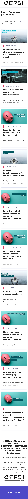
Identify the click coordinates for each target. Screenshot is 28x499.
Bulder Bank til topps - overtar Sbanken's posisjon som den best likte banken (12, 255)
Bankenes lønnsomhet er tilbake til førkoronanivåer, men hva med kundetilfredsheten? (13, 416)
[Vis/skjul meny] (2, 3)
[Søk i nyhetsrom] (26, 3)
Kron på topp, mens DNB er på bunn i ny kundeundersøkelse (13, 92)
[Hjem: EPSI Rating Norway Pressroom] (13, 3)
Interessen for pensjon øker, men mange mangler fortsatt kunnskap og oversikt (13, 53)
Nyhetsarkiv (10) (4, 22)
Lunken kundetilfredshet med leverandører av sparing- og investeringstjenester (13, 214)
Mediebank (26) (13, 22)
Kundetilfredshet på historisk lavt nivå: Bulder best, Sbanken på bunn (13, 132)
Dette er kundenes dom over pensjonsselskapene (13, 292)
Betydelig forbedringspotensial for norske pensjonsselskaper (13, 173)
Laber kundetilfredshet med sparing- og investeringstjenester (12, 374)
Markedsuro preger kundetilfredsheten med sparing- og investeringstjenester (13, 335)
